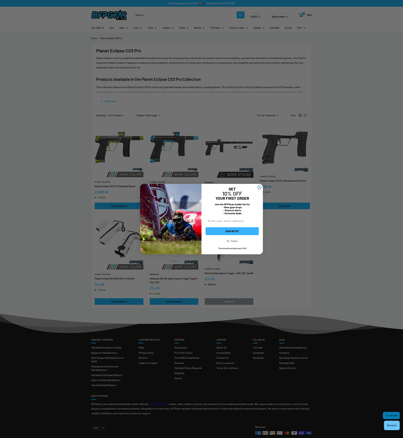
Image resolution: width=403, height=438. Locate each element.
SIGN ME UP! (232, 231)
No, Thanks (232, 241)
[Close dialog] (259, 187)
